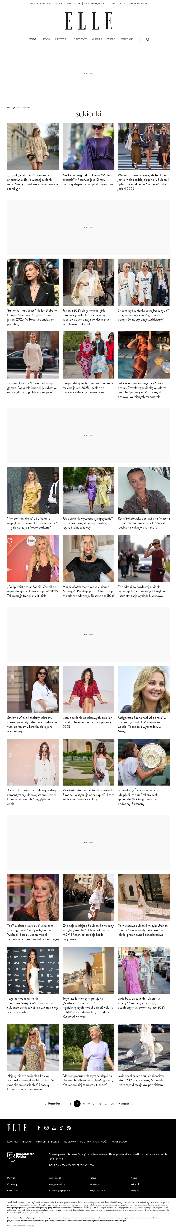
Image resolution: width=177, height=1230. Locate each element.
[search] (148, 39)
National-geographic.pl (59, 1190)
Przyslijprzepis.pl (97, 1190)
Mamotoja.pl (55, 1177)
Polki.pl (93, 1177)
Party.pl (11, 1177)
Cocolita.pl (12, 1190)
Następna (123, 1104)
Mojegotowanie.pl (57, 1184)
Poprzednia (54, 1104)
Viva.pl (134, 1177)
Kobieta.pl (94, 1184)
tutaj (32, 1226)
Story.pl (135, 1190)
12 (100, 1104)
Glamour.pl (12, 1184)
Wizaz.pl (135, 1184)
